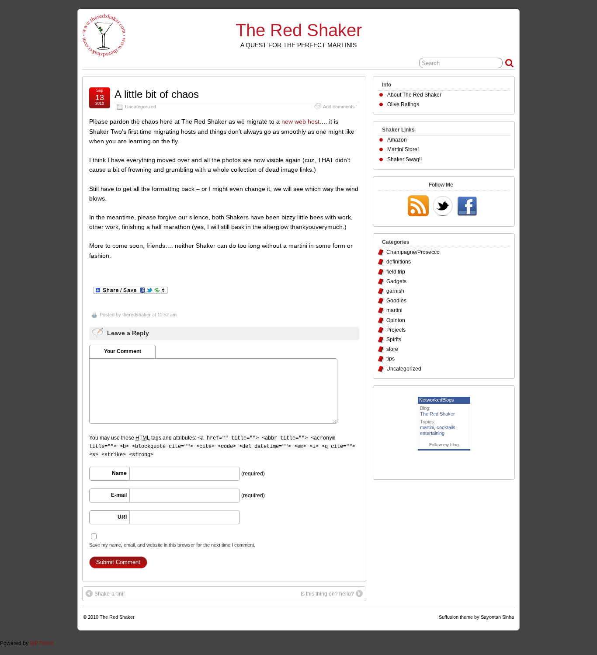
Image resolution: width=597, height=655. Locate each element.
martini (394, 310)
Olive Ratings (403, 104)
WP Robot (42, 643)
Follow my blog (444, 444)
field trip (395, 272)
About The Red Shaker (414, 95)
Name (119, 473)
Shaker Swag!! (404, 159)
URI (122, 517)
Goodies (396, 301)
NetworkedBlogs (436, 399)
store (392, 349)
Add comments (339, 106)
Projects (396, 330)
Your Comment (122, 351)
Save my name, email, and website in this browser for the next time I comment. (172, 545)
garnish (395, 291)
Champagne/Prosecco (413, 252)
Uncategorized (140, 106)
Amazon (397, 140)
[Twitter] (442, 206)
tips (390, 359)
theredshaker (136, 314)
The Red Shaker (299, 30)
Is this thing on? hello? (327, 594)
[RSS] (418, 206)
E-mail (119, 495)
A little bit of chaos (157, 94)
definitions (398, 262)
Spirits (393, 339)
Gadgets (396, 281)
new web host (300, 121)
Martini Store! (403, 149)
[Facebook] (467, 206)
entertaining (432, 433)
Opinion (395, 320)
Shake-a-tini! (109, 594)
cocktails (446, 427)
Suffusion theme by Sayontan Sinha (476, 617)
